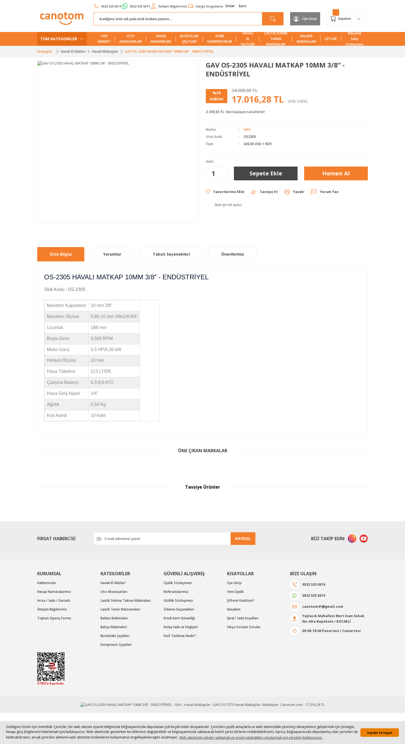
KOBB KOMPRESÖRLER (219, 39)
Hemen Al (336, 173)
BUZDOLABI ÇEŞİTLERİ (189, 39)
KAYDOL (243, 538)
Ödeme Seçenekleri (179, 609)
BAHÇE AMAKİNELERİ (161, 39)
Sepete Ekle (266, 173)
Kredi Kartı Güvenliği (179, 618)
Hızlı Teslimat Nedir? (180, 635)
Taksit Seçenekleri (171, 254)
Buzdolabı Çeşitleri (115, 635)
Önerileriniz (232, 254)
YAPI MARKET (104, 39)
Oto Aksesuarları (114, 591)
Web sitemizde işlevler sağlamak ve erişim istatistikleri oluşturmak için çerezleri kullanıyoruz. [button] (251, 737)
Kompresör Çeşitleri (116, 644)
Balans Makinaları (114, 618)
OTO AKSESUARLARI (130, 39)
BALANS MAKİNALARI (306, 39)
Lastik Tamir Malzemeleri (120, 609)
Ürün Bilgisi (61, 254)
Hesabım (234, 609)
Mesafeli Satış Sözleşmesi (354, 39)
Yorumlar (112, 254)
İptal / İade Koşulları (242, 618)
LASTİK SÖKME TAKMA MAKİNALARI (275, 39)
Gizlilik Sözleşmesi (178, 600)
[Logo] (62, 18)
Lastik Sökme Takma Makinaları (126, 600)
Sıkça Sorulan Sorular (244, 627)
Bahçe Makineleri (114, 627)
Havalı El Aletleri (113, 582)
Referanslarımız (176, 591)
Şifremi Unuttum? (241, 600)
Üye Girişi (234, 582)
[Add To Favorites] (225, 192)
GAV (247, 129)
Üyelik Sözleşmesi (178, 582)
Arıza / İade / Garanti (53, 600)
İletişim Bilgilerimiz (52, 609)
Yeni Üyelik (235, 591)
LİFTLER (331, 38)
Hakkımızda (46, 582)
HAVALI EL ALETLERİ (248, 39)
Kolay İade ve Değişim (181, 627)
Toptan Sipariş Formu (54, 618)
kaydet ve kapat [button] (379, 732)
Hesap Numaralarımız (54, 591)
